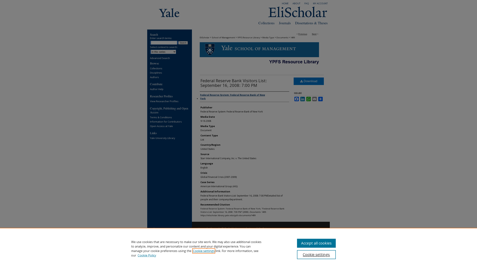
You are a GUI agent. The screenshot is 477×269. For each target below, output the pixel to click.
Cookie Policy (147, 255)
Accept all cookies (316, 243)
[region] (238, 248)
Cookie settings (204, 251)
